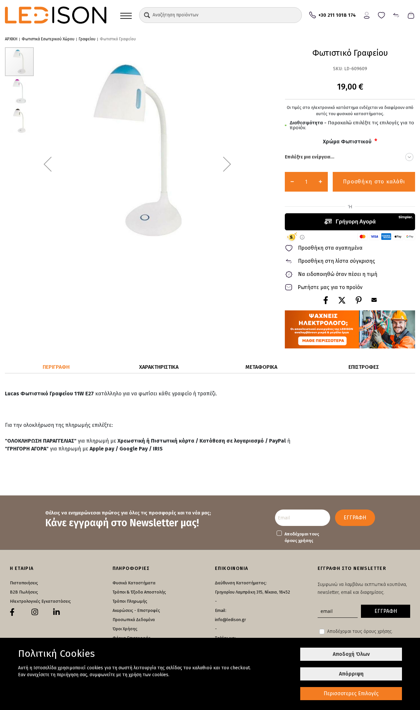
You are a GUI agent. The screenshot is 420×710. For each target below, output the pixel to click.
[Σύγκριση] (396, 14)
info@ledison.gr (230, 619)
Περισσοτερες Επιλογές (351, 693)
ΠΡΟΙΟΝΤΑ (126, 15)
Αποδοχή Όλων (351, 654)
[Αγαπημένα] (381, 14)
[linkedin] (56, 612)
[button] (147, 15)
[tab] (56, 367)
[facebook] (12, 612)
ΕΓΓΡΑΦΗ (355, 517)
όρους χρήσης (298, 540)
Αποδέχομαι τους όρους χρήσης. (360, 631)
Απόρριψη (351, 674)
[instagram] (35, 612)
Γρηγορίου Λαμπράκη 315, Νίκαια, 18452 (252, 592)
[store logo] (55, 15)
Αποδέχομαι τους (301, 537)
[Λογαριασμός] (367, 14)
